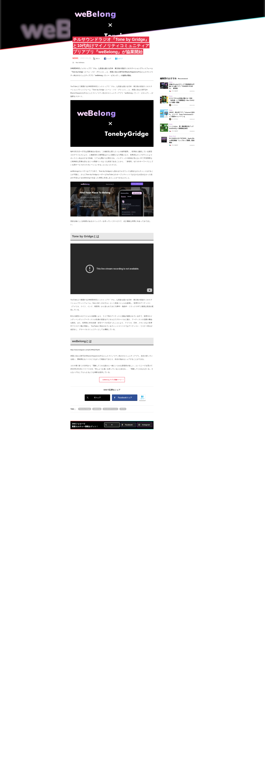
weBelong (97, 409)
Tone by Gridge (84, 409)
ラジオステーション (110, 409)
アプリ (123, 409)
